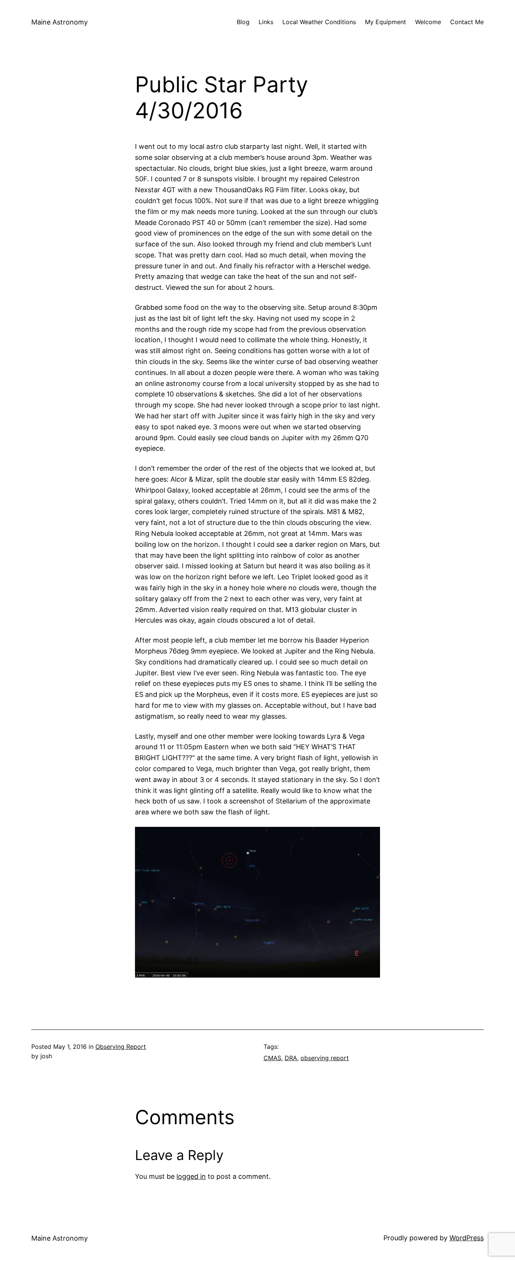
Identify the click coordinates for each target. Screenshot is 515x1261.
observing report (324, 1058)
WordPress (466, 1238)
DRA (291, 1058)
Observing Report (120, 1046)
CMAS (272, 1058)
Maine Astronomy (59, 22)
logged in (191, 1176)
